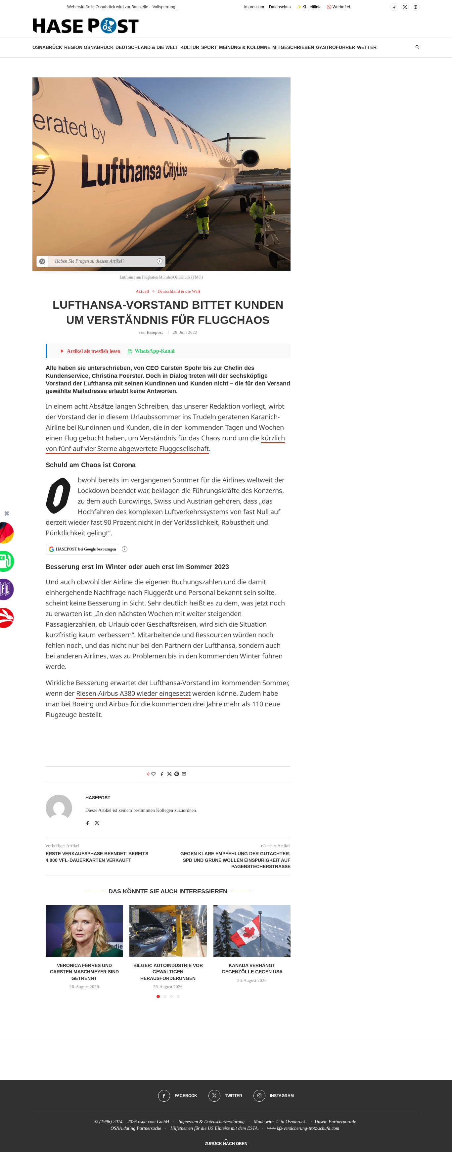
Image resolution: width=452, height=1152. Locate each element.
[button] (50, 7)
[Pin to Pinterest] (176, 774)
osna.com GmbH (153, 1121)
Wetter (367, 47)
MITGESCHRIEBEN (293, 47)
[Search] (417, 47)
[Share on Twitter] (169, 774)
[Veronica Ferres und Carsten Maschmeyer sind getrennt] (84, 931)
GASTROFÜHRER (335, 47)
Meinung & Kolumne (244, 47)
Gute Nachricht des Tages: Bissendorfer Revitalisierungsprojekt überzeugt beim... (140, 7)
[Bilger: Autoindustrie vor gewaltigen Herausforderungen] (167, 931)
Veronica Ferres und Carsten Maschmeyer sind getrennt (84, 972)
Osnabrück (47, 47)
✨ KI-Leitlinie (309, 7)
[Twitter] (405, 7)
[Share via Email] (184, 774)
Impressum (254, 7)
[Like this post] (153, 774)
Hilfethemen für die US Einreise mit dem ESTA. (214, 1128)
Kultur (189, 47)
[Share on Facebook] (162, 774)
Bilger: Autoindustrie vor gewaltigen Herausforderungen (168, 972)
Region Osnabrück (88, 47)
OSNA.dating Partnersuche (136, 1128)
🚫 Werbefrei (338, 7)
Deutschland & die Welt (146, 47)
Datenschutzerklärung (224, 1121)
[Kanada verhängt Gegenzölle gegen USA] (252, 931)
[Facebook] (394, 7)
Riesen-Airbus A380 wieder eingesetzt (133, 693)
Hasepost (155, 332)
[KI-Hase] (42, 261)
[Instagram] (416, 7)
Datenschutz (280, 7)
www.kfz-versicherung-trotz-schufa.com (303, 1128)
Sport (209, 47)
